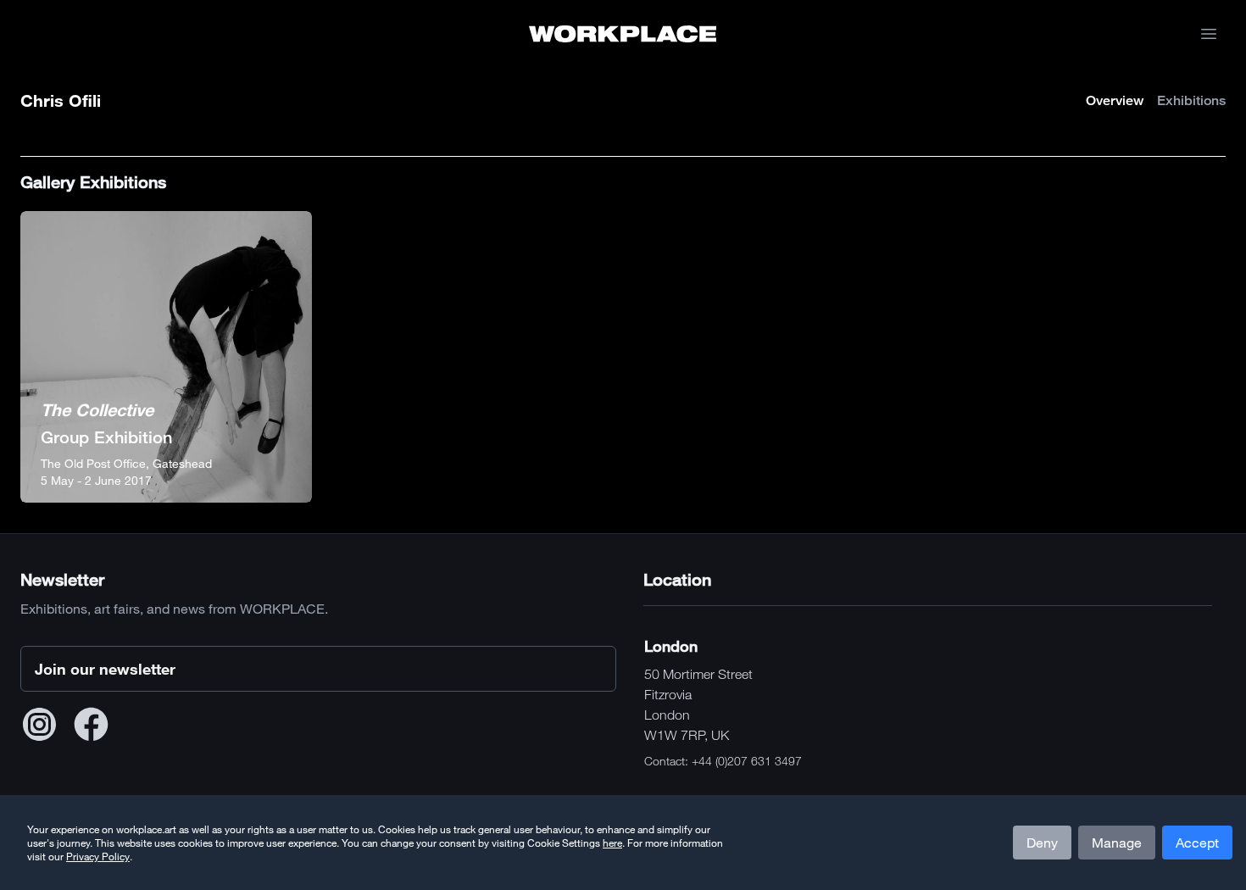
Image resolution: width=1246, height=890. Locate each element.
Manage (1117, 842)
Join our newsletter (105, 668)
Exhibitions (1191, 100)
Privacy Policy (98, 856)
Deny (1042, 842)
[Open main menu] (1208, 33)
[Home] (622, 34)
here (612, 842)
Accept (1197, 842)
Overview (1114, 100)
